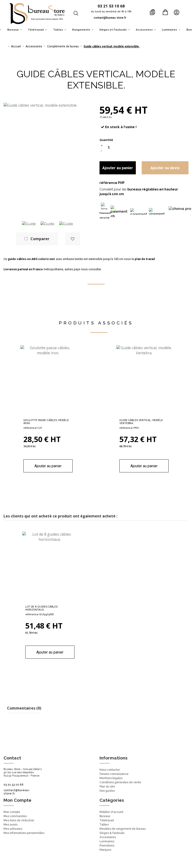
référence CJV (32, 427)
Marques (105, 849)
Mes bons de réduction (19, 820)
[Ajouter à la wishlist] (72, 238)
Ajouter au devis (165, 168)
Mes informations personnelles (24, 833)
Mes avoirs (11, 824)
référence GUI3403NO (39, 614)
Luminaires (107, 841)
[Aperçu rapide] (55, 414)
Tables (104, 824)
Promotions (107, 845)
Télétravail (107, 820)
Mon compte (12, 812)
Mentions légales (111, 778)
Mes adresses (13, 828)
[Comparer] (48, 414)
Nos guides (107, 790)
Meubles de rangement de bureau (123, 828)
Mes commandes (15, 816)
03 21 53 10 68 (13, 784)
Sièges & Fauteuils (112, 833)
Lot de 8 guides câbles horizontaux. (41, 608)
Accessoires (108, 837)
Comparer (39, 238)
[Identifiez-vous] (177, 12)
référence (108, 183)
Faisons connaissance (114, 774)
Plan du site (107, 786)
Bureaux (105, 816)
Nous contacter (110, 769)
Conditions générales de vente (120, 782)
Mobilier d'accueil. (112, 812)
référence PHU (129, 427)
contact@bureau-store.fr (110, 17)
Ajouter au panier (117, 168)
